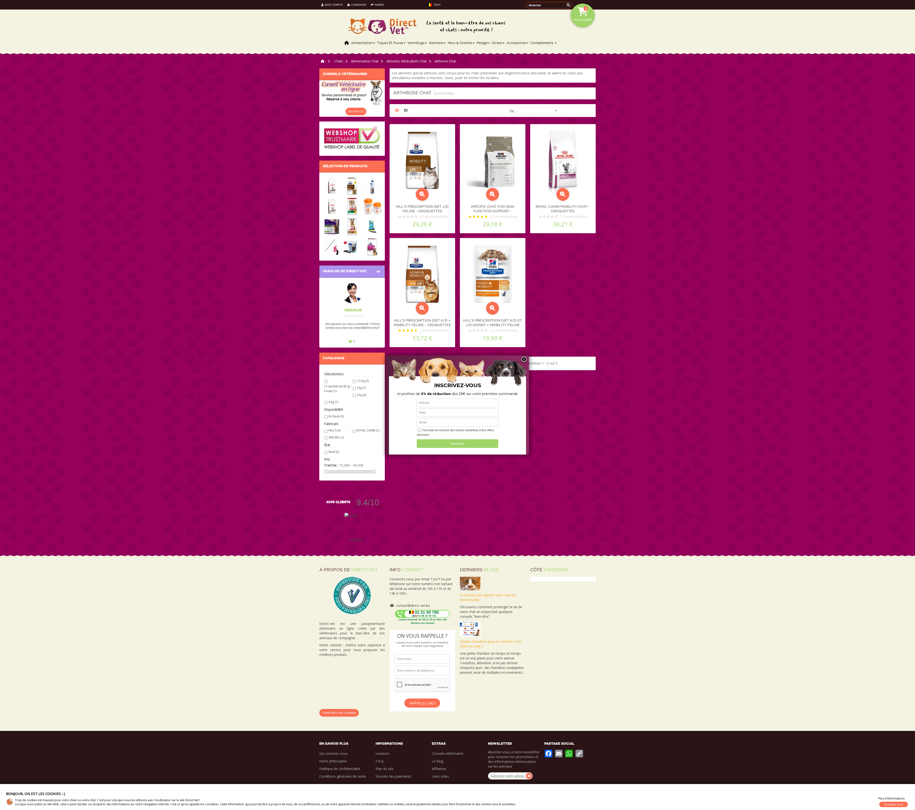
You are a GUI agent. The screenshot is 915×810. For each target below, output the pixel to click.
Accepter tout (893, 804)
